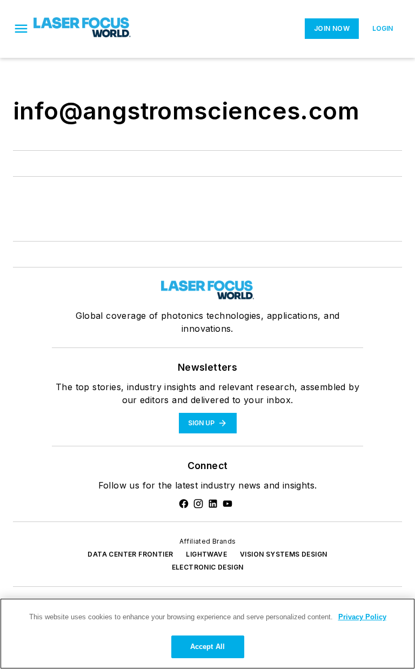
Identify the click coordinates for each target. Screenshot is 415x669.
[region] (207, 633)
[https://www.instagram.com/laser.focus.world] (198, 503)
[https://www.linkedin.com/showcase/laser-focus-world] (213, 503)
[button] (21, 29)
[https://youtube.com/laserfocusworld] (227, 503)
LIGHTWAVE (206, 554)
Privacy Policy (362, 617)
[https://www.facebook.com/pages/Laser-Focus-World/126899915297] (183, 503)
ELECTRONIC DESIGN (208, 567)
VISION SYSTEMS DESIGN (283, 554)
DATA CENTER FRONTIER (130, 554)
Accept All (207, 647)
